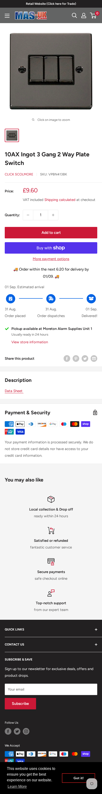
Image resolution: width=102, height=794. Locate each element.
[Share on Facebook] (67, 358)
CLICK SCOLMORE (19, 174)
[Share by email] (94, 358)
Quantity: (12, 215)
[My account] (83, 15)
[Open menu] (7, 16)
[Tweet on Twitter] (85, 358)
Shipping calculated (59, 200)
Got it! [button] (79, 778)
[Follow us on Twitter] (17, 731)
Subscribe (20, 703)
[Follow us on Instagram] (26, 731)
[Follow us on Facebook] (8, 731)
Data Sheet (14, 391)
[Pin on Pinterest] (76, 358)
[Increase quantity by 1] (53, 215)
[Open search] (74, 15)
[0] (93, 15)
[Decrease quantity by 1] (28, 215)
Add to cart (51, 232)
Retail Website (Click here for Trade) (51, 3)
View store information (29, 342)
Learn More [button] (17, 786)
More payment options (51, 259)
